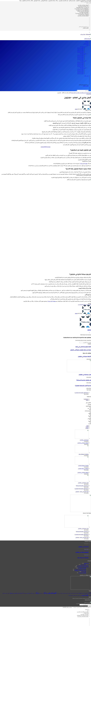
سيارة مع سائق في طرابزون (81, 92)
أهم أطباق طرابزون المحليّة (83, 10)
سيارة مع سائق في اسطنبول (80, 570)
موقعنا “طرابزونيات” (51, 301)
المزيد (87, 45)
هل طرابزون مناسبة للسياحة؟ (82, 7)
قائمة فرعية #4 (80, 51)
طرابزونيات (86, 43)
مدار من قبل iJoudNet (67, 607)
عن (88, 610)
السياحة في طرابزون (84, 440)
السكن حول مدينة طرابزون (66, 593)
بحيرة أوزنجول (41, 593)
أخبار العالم (86, 563)
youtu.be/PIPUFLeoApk (45, 146)
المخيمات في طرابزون (84, 12)
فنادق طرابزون (79, 595)
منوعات (87, 41)
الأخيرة (87, 426)
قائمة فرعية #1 (80, 47)
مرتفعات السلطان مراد (84, 454)
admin (76, 109)
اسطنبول (80, 593)
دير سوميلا (34, 593)
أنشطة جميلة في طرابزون (83, 5)
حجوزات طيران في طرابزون (80, 569)
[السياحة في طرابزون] (82, 438)
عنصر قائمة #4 (83, 67)
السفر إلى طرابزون (82, 568)
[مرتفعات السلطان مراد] (82, 452)
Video (89, 593)
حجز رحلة (86, 75)
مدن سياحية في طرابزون (83, 6)
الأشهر (87, 425)
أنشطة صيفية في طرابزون (83, 15)
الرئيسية (87, 40)
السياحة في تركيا (87, 304)
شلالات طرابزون (7, 593)
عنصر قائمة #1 (83, 46)
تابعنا (90, 597)
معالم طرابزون (71, 595)
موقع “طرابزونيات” (84, 163)
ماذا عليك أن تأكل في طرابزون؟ (82, 13)
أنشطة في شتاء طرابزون (83, 14)
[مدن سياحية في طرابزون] (79, 371)
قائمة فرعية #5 (80, 52)
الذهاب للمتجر (86, 27)
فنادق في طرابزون (82, 572)
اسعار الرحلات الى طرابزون (74, 593)
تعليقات (87, 428)
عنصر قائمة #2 (83, 53)
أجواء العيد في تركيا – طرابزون (82, 9)
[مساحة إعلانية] (87, 38)
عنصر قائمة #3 (83, 60)
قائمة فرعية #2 (80, 49)
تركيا (83, 304)
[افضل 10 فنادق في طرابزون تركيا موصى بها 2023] (81, 589)
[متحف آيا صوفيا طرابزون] (82, 464)
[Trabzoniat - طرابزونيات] (85, 34)
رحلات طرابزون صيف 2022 (27, 593)
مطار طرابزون (75, 595)
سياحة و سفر (86, 44)
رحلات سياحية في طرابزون (83, 565)
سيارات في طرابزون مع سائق (16, 593)
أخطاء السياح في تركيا (85, 593)
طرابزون (80, 304)
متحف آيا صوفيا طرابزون (83, 466)
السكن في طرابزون (59, 593)
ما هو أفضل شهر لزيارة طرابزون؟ (82, 8)
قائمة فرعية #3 (80, 50)
